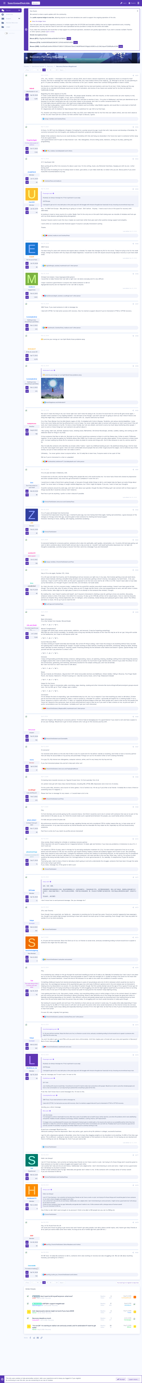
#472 (136, 907)
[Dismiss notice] (137, 11)
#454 (136, 189)
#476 (136, 1055)
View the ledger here (39, 21)
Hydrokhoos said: (48, 1078)
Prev (27, 70)
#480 (136, 1252)
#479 (136, 1222)
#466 (136, 716)
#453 (136, 159)
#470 (136, 839)
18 (50, 70)
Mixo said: (46, 1111)
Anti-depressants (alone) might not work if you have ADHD (53, 1311)
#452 (136, 127)
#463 (136, 540)
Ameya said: (46, 1189)
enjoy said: (46, 881)
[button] (4, 3)
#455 (136, 243)
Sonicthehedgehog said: (50, 1029)
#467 (136, 747)
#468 (136, 777)
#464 (136, 570)
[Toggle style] (6, 33)
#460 (136, 410)
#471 (136, 877)
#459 (136, 366)
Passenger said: (47, 193)
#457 (136, 304)
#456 (136, 274)
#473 (136, 937)
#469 (136, 807)
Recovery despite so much (41, 1318)
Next (61, 70)
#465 (136, 612)
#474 (136, 967)
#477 (136, 1155)
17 (47, 70)
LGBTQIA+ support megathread (53, 1303)
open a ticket (50, 31)
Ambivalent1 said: (48, 370)
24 (56, 70)
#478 (136, 1185)
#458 (136, 336)
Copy (68, 38)
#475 (136, 1025)
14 (37, 70)
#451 (136, 75)
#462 (136, 510)
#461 (136, 469)
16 (44, 70)
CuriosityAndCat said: (49, 1095)
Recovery (48, 1298)
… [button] (34, 70)
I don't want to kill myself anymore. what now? (56, 1296)
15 (41, 70)
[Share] (133, 75)
